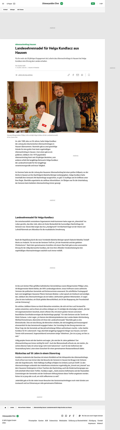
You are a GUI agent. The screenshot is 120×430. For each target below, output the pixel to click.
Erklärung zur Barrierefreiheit (78, 421)
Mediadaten (63, 421)
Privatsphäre (33, 421)
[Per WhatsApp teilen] (82, 75)
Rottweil (5, 9)
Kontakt (100, 421)
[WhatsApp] (66, 415)
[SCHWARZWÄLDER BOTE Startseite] (52, 3)
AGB (46, 421)
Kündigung (92, 421)
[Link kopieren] (69, 75)
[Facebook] (73, 415)
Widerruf (100, 423)
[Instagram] (62, 415)
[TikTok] (69, 415)
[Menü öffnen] (3, 4)
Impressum (92, 423)
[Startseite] (5, 407)
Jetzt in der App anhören (25, 75)
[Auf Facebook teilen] (73, 75)
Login (101, 3)
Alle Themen (20, 9)
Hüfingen (12, 9)
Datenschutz (53, 421)
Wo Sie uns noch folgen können (92, 416)
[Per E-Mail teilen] (78, 75)
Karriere (41, 421)
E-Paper (9, 4)
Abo (93, 3)
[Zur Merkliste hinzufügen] (88, 75)
